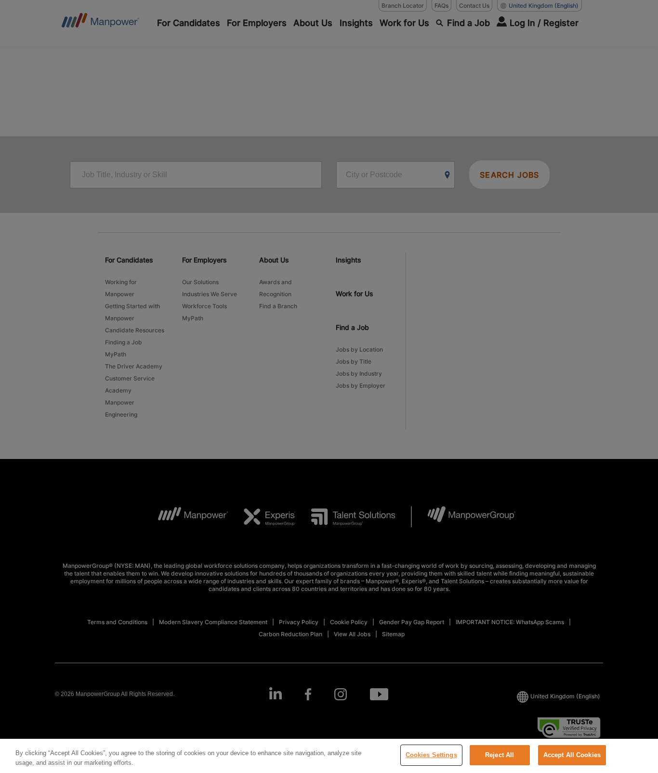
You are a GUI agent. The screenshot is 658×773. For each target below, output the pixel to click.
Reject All (499, 755)
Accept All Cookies (572, 755)
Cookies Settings (431, 755)
